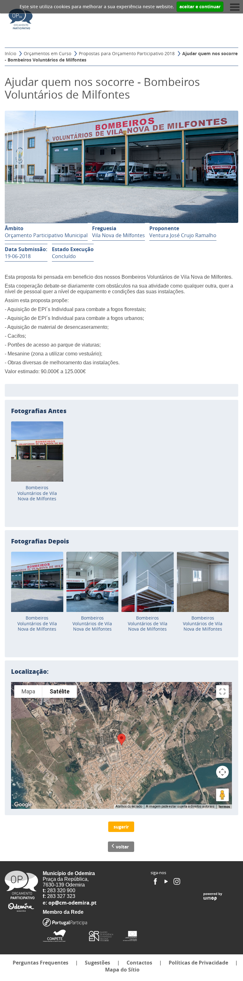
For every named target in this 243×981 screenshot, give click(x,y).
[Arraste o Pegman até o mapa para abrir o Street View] (222, 795)
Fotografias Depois (40, 540)
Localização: (30, 671)
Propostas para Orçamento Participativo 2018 (127, 53)
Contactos (139, 962)
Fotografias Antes (38, 410)
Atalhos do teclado (128, 806)
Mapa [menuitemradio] (28, 691)
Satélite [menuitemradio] (60, 691)
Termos (224, 806)
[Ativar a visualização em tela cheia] (222, 691)
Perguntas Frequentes (40, 962)
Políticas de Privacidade (198, 962)
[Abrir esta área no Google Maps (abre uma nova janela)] (23, 805)
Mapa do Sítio (122, 969)
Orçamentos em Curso (47, 53)
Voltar (122, 847)
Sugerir (121, 827)
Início (10, 53)
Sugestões (97, 962)
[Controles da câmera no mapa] (222, 772)
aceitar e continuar (200, 6)
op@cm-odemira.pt (72, 902)
